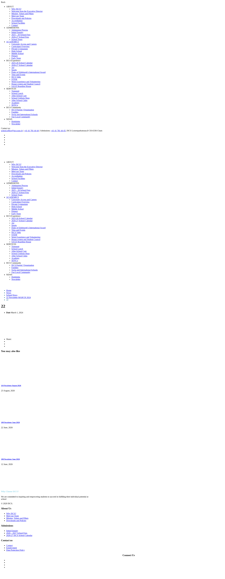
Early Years (16, 58)
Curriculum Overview (20, 46)
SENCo (14, 105)
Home (8, 290)
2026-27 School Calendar (22, 65)
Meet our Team (17, 16)
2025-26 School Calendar (22, 63)
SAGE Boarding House (21, 86)
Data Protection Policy (15, 550)
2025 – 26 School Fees (20, 35)
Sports (14, 70)
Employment (11, 548)
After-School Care (19, 96)
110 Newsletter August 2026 (11, 386)
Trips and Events (18, 74)
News (8, 293)
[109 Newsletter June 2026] (20, 417)
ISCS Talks (16, 77)
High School (16, 51)
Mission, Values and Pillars (22, 14)
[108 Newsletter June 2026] (20, 454)
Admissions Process (19, 30)
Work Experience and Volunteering (25, 82)
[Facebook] (7, 341)
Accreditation (17, 21)
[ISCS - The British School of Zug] (11, 158)
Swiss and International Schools (24, 114)
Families (14, 112)
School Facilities (18, 23)
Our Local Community (20, 117)
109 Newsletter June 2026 (10, 422)
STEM (14, 79)
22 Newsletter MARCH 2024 (18, 297)
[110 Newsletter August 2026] (20, 380)
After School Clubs (19, 100)
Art (12, 67)
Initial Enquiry (17, 32)
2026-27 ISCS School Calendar (19, 535)
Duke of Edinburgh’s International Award (28, 72)
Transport (15, 91)
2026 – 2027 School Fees (16, 533)
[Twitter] (7, 344)
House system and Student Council (25, 84)
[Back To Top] (2, 577)
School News (11, 295)
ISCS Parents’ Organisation (22, 110)
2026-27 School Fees (20, 37)
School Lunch (17, 93)
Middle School (17, 53)
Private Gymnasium (19, 49)
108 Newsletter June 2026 (10, 459)
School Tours (16, 39)
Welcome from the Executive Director (27, 11)
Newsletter (15, 124)
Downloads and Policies (21, 18)
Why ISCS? (16, 9)
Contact (14, 25)
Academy (15, 103)
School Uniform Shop (20, 98)
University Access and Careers (24, 44)
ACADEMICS (12, 42)
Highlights (15, 121)
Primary (14, 56)
